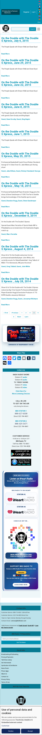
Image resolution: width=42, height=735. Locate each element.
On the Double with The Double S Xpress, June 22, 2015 (19, 83)
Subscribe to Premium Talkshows (11, 12)
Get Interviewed (6, 662)
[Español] (40, 19)
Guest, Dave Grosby (8, 119)
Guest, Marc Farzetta (9, 234)
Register (26, 12)
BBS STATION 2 (21, 421)
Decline (10, 731)
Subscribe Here (21, 585)
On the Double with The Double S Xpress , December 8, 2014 (19, 214)
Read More (5, 54)
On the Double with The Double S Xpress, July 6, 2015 (19, 39)
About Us (4, 674)
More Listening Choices (21, 394)
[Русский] (40, 16)
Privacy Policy (5, 679)
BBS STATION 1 (21, 411)
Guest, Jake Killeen (8, 171)
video (25, 385)
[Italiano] (40, 11)
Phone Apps (5, 671)
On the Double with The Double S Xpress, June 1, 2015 (19, 133)
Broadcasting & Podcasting (9, 654)
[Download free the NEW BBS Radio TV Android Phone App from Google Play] (21, 453)
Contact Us (4, 676)
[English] (40, 1)
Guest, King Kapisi (23, 119)
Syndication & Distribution (9, 665)
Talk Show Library (6, 660)
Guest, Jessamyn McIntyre (28, 299)
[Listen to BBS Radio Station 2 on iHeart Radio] (21, 512)
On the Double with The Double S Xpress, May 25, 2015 (19, 155)
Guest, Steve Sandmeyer (27, 201)
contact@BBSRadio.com (18, 621)
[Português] (40, 14)
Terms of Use (5, 682)
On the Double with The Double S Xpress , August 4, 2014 (19, 248)
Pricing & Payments (7, 657)
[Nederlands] (40, 4)
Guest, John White (23, 266)
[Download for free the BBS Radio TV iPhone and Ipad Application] (21, 462)
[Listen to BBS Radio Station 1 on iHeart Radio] (21, 499)
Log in (34, 12)
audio (25, 377)
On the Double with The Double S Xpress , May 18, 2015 (19, 184)
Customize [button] (5, 726)
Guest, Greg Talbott (8, 266)
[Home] (5, 29)
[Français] (40, 6)
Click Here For (21, 391)
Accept (30, 731)
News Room (5, 668)
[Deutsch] (40, 9)
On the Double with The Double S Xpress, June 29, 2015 (19, 61)
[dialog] (21, 720)
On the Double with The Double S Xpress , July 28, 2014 (19, 280)
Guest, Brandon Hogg (9, 201)
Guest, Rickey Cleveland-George (28, 171)
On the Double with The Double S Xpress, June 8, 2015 (19, 106)
